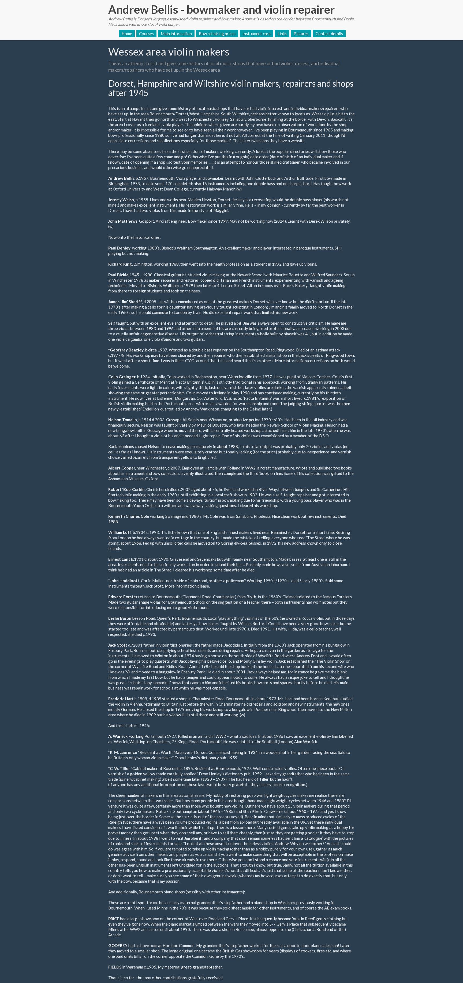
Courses (146, 33)
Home (127, 33)
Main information (176, 33)
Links (282, 33)
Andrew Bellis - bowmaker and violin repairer (221, 9)
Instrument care (256, 33)
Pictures (301, 33)
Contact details (329, 33)
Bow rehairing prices (217, 33)
